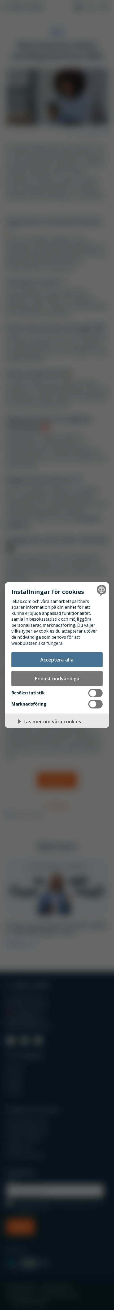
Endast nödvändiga (57, 678)
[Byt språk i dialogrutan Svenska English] (101, 590)
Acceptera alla (57, 659)
